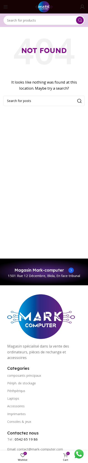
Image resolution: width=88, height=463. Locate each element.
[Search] (80, 20)
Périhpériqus (16, 391)
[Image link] (41, 316)
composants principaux (24, 375)
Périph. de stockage (21, 383)
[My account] (82, 6)
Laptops (13, 398)
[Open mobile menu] (5, 6)
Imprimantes (16, 414)
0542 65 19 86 (26, 439)
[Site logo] (43, 6)
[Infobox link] (44, 270)
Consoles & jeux (19, 421)
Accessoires (16, 406)
